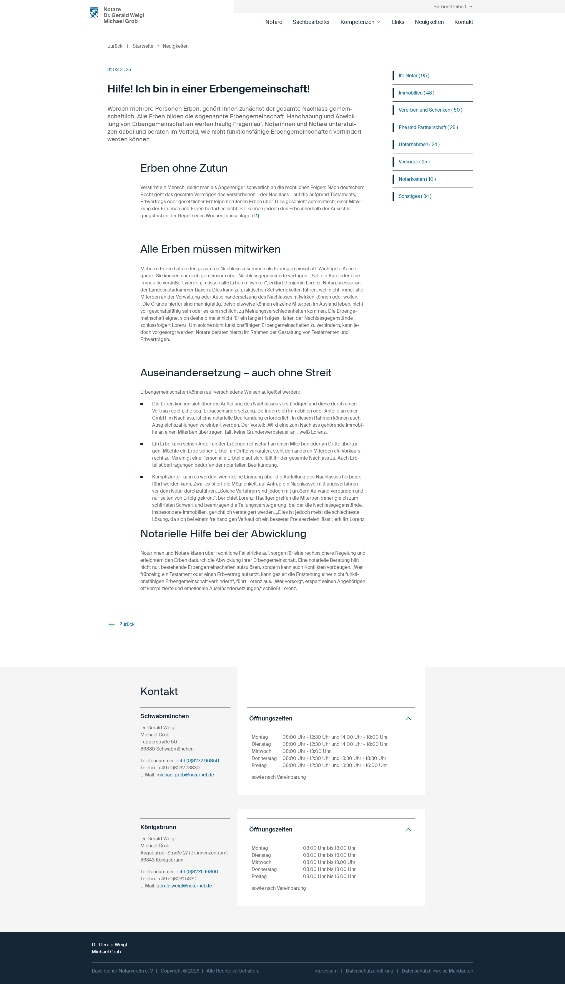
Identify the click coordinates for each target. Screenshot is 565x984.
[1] (256, 216)
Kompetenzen (357, 22)
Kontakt (463, 22)
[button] (331, 718)
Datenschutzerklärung (369, 971)
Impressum (325, 971)
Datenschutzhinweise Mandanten (437, 971)
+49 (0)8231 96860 (197, 872)
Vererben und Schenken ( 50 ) (430, 110)
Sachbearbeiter (311, 22)
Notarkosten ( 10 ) (417, 179)
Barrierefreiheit (449, 7)
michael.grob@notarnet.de (185, 775)
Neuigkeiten (429, 22)
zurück (118, 46)
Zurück (126, 624)
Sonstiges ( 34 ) (415, 196)
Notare (273, 22)
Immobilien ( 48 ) (416, 93)
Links (398, 22)
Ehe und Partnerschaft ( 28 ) (428, 127)
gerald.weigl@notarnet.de (184, 886)
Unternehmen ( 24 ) (419, 144)
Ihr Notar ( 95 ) (414, 75)
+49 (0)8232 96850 (197, 761)
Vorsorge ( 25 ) (414, 162)
